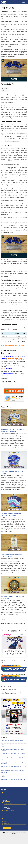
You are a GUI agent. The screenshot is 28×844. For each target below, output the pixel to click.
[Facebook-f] (4, 828)
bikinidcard (8, 356)
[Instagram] (8, 828)
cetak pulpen (8, 328)
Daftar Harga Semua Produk (15, 358)
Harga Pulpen (4, 347)
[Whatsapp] (10, 828)
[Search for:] (14, 619)
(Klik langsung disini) (6, 801)
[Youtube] (6, 828)
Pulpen (11, 11)
